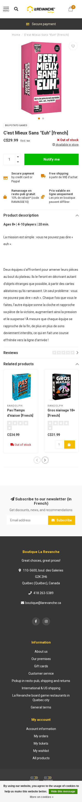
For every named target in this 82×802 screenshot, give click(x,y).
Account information (41, 729)
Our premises (41, 659)
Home (16, 34)
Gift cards (41, 666)
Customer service (41, 673)
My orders (41, 736)
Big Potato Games (16, 125)
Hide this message (63, 791)
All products (41, 758)
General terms (41, 707)
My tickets (41, 743)
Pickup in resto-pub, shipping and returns (41, 681)
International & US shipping (41, 688)
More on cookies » (42, 797)
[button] (39, 118)
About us (41, 651)
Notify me (52, 159)
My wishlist (41, 751)
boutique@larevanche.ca (43, 603)
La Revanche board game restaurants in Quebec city (41, 698)
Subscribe (64, 520)
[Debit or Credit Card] (34, 778)
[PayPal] (48, 778)
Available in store (67, 144)
